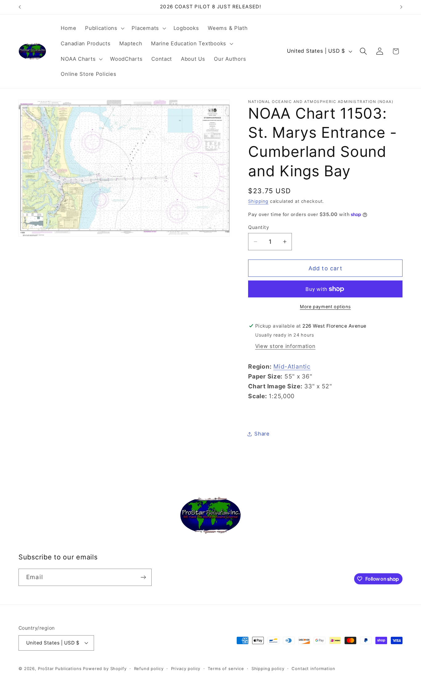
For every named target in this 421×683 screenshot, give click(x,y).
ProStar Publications (60, 668)
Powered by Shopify (104, 668)
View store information (285, 346)
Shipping (258, 201)
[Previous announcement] (20, 7)
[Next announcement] (401, 7)
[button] (104, 28)
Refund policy (149, 668)
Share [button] (262, 434)
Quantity (258, 227)
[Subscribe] (143, 577)
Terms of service (226, 668)
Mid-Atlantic (292, 366)
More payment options (325, 306)
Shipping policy (267, 668)
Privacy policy (186, 668)
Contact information (313, 668)
